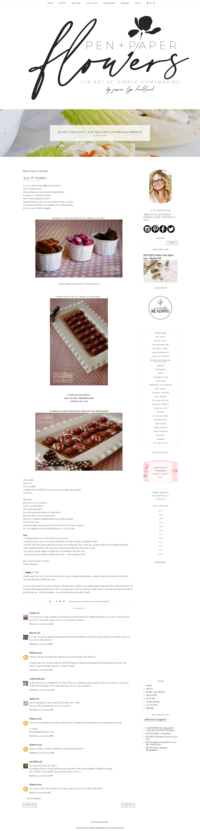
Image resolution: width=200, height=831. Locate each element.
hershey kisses (93, 284)
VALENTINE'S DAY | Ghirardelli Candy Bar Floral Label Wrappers (160, 729)
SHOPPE (62, 3)
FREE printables (160, 352)
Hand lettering (160, 356)
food (84, 601)
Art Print (161, 337)
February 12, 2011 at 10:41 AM (41, 752)
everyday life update (160, 385)
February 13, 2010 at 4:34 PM (41, 709)
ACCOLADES (92, 3)
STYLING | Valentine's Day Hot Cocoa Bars (162, 737)
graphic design (160, 393)
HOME (149, 685)
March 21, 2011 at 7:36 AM (39, 792)
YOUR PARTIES (152, 702)
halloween (160, 396)
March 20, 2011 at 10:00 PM (41, 775)
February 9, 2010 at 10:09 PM (41, 690)
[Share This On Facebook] (55, 601)
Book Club (160, 341)
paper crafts (161, 427)
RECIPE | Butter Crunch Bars (158, 733)
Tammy (32, 613)
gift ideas (160, 389)
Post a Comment (34, 798)
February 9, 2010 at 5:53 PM (40, 670)
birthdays (160, 369)
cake (160, 373)
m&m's (81, 284)
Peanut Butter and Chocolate (160, 361)
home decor (160, 408)
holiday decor (161, 400)
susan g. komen (41, 589)
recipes (106, 601)
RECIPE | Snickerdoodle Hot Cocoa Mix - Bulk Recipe (161, 743)
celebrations (160, 377)
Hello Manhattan (115, 828)
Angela (32, 698)
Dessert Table (160, 348)
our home (160, 424)
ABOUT (138, 3)
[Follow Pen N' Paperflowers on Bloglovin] (155, 721)
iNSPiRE (160, 412)
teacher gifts (160, 443)
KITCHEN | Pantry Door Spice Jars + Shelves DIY (158, 257)
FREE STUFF (109, 3)
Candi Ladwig (35, 678)
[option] (100, 133)
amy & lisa (33, 761)
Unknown (33, 652)
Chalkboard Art (161, 345)
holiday (89, 601)
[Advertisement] (161, 620)
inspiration (160, 420)
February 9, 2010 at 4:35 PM (41, 644)
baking (78, 601)
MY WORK (76, 3)
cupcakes (161, 381)
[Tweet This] (59, 601)
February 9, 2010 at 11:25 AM (41, 624)
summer (160, 439)
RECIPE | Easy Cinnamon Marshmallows (156, 748)
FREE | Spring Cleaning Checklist (100, 131)
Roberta (32, 633)
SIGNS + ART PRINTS (155, 692)
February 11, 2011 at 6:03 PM (41, 736)
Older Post (128, 805)
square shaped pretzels (68, 284)
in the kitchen (98, 601)
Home (50, 3)
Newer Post (29, 805)
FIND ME (125, 3)
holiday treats (160, 404)
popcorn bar (161, 431)
